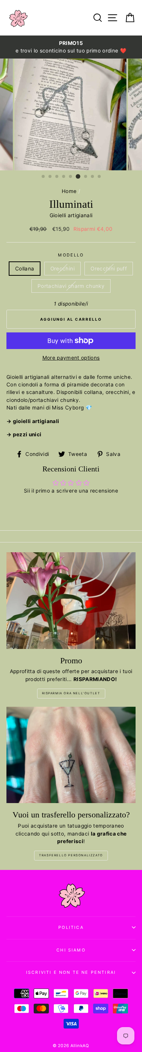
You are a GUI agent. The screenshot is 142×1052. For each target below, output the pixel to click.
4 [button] (64, 177)
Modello (71, 255)
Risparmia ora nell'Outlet (71, 693)
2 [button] (50, 177)
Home (69, 191)
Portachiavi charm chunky (71, 286)
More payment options (71, 358)
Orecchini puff (109, 269)
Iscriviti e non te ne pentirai (71, 972)
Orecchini (62, 269)
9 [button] (99, 177)
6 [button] (78, 176)
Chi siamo (71, 950)
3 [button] (57, 177)
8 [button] (93, 177)
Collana (24, 269)
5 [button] (71, 177)
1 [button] (43, 177)
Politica (70, 927)
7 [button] (86, 177)
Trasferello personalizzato (71, 855)
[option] (71, 47)
